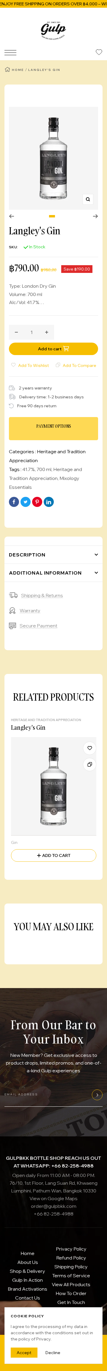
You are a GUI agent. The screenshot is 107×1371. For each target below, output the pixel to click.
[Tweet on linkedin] (49, 502)
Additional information (45, 573)
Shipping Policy (71, 1267)
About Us (27, 1262)
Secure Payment (38, 626)
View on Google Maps (53, 1198)
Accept (24, 1352)
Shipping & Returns (42, 595)
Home (18, 70)
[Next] (95, 216)
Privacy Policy (71, 1249)
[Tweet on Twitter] (26, 502)
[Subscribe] (96, 1095)
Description (27, 555)
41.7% (28, 469)
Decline (52, 1352)
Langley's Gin (28, 727)
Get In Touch (71, 1302)
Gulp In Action (27, 1280)
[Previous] (11, 216)
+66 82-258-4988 (53, 1214)
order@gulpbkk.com (53, 1206)
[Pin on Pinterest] (37, 502)
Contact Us (27, 1298)
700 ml (44, 469)
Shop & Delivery (27, 1271)
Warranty (30, 610)
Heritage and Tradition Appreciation (46, 720)
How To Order (71, 1293)
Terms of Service (71, 1275)
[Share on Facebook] (14, 502)
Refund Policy (71, 1258)
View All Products (71, 1284)
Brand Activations (27, 1289)
